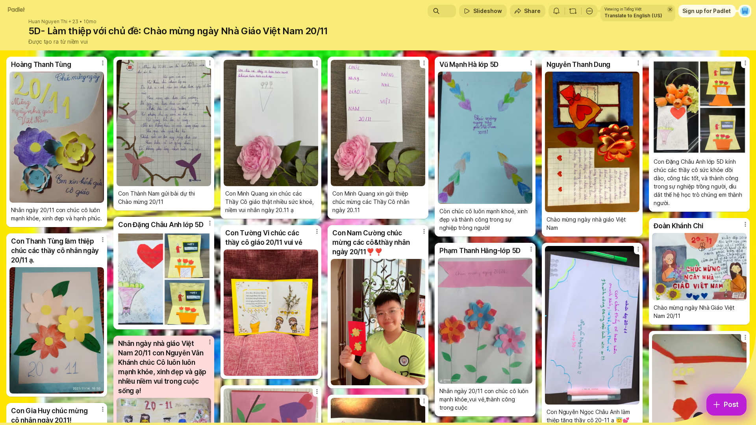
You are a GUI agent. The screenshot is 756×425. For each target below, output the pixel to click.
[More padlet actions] (589, 11)
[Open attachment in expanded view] (56, 137)
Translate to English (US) (633, 15)
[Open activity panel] (556, 11)
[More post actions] (102, 63)
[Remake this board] (573, 11)
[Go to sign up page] (745, 11)
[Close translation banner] (670, 9)
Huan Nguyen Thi (47, 21)
